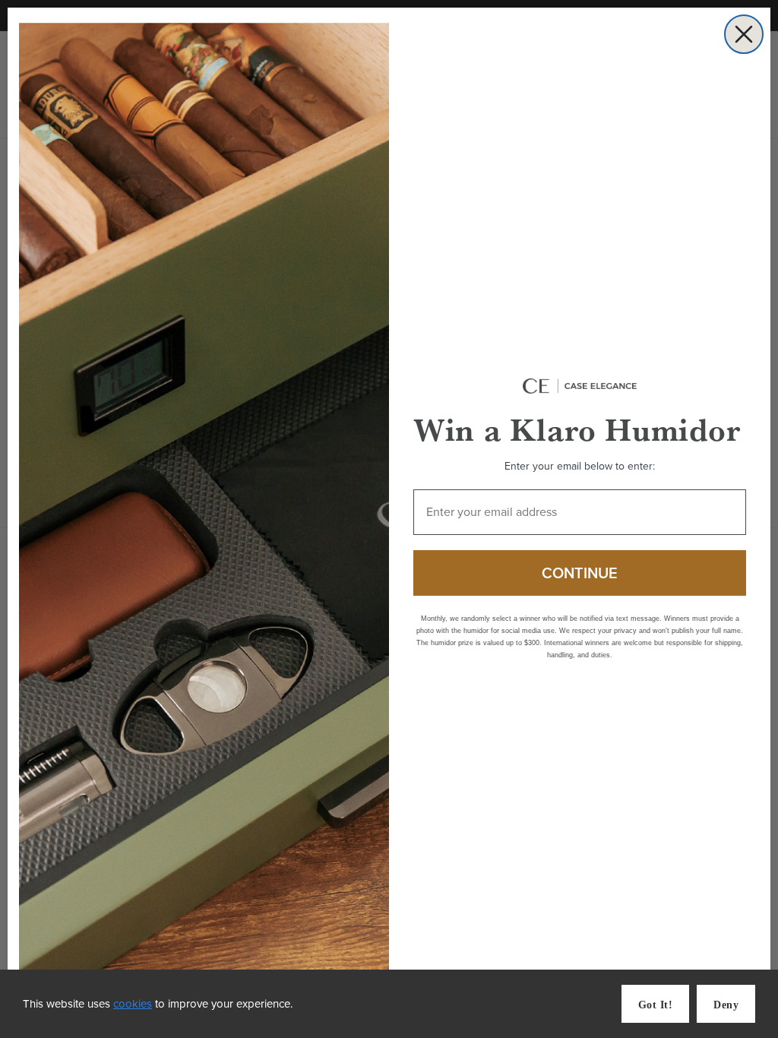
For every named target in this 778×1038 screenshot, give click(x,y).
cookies (132, 1003)
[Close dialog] (744, 34)
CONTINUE (580, 573)
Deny (725, 1005)
